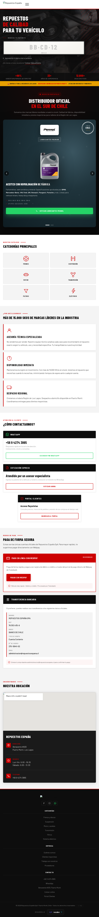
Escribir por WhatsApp (49, 456)
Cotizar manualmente (33, 63)
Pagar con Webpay (18, 577)
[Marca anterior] (6, 173)
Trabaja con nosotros (49, 861)
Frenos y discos (49, 817)
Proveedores (49, 866)
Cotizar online (49, 892)
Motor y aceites (49, 826)
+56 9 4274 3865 (19, 778)
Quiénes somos (49, 853)
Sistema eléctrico (49, 839)
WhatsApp (49, 883)
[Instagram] (49, 803)
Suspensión (49, 822)
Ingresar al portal (49, 516)
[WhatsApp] (55, 803)
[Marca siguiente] (92, 173)
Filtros (49, 835)
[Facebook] (44, 803)
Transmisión (49, 830)
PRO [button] (81, 905)
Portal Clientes (49, 896)
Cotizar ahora (49, 486)
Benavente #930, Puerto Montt (49, 888)
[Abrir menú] (27, 4)
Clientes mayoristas (49, 857)
